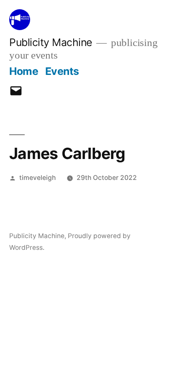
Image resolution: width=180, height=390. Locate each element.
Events (62, 71)
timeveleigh (37, 178)
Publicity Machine (50, 42)
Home (23, 71)
